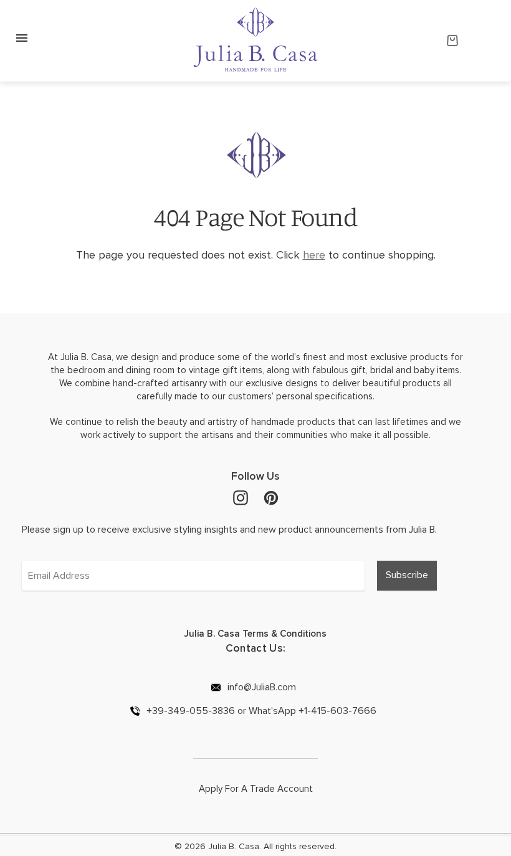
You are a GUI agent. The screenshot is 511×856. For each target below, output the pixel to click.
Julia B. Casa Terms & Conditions (255, 633)
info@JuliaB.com (260, 687)
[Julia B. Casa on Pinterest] (271, 497)
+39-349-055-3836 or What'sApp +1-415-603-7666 (260, 710)
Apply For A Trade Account (256, 788)
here (314, 255)
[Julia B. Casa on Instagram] (240, 497)
